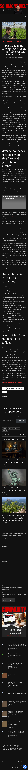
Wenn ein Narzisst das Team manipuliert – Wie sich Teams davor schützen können (14, 462)
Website (4, 554)
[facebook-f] (10, 767)
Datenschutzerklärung (14, 765)
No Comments (18, 57)
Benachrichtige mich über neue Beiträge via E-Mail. (14, 595)
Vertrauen (5, 430)
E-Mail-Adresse (6, 546)
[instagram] (15, 767)
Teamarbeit (16, 428)
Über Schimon (5, 765)
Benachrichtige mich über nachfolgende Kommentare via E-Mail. (12, 588)
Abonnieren (21, 421)
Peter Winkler (7, 434)
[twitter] (12, 767)
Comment (4, 561)
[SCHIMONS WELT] (14, 7)
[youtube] (17, 767)
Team (10, 428)
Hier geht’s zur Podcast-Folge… (12, 382)
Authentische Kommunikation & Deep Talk (14, 42)
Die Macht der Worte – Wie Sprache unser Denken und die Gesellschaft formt (13, 490)
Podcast (4, 428)
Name (4, 538)
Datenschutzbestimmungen (16, 216)
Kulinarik (11, 649)
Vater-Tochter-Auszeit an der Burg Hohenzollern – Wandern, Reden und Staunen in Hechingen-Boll (13, 518)
